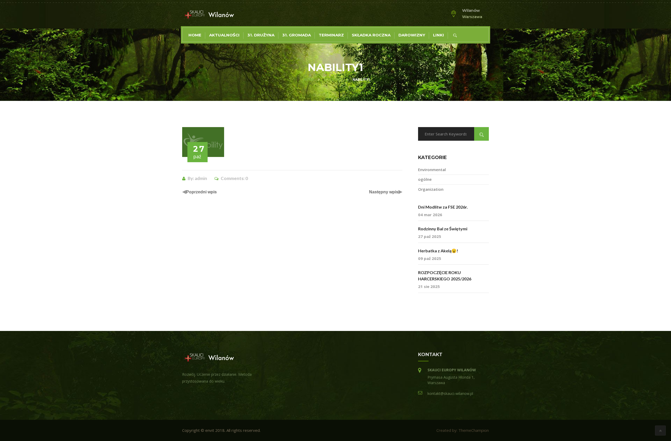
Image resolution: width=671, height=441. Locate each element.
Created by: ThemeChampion (462, 430)
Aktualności (224, 34)
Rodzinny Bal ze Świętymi (442, 228)
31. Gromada (296, 34)
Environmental (432, 169)
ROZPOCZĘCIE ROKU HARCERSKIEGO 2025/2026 (444, 275)
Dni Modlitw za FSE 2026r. (443, 206)
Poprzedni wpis (201, 192)
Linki (438, 34)
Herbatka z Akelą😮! (438, 250)
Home (194, 34)
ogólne (425, 179)
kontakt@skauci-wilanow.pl (450, 393)
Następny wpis (383, 192)
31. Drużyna (260, 34)
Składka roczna (371, 34)
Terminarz (331, 34)
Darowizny (411, 34)
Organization (430, 189)
